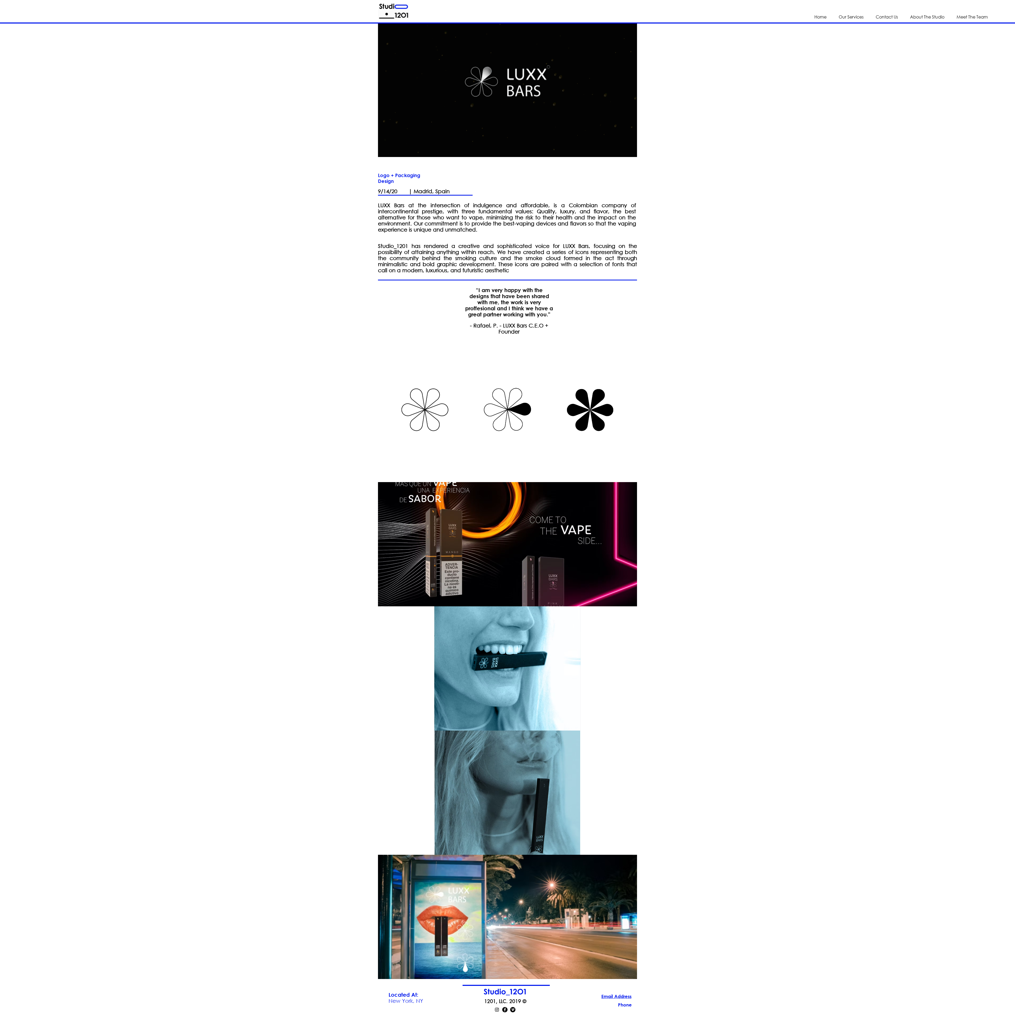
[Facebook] (505, 1009)
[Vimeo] (512, 1009)
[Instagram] (497, 1009)
